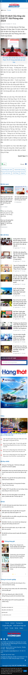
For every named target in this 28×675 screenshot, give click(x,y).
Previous (2, 574)
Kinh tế (12, 623)
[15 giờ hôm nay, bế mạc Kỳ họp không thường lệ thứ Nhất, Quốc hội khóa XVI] (6, 350)
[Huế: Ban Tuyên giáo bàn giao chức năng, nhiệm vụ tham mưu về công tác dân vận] (6, 315)
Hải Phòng (15, 173)
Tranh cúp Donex (6, 173)
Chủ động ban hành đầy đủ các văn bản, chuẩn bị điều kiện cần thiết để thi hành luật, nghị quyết (20, 278)
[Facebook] (1, 639)
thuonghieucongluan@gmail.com (11, 651)
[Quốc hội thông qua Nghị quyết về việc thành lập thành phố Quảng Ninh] (6, 292)
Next (25, 574)
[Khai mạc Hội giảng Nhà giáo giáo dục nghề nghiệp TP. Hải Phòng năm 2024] (7, 214)
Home (4, 10)
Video (2, 416)
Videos (21, 628)
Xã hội (3, 501)
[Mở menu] (1, 1)
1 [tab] (13, 574)
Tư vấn (11, 628)
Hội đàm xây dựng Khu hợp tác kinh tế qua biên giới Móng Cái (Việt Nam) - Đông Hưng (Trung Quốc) (20, 255)
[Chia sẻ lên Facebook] (25, 164)
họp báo (23, 173)
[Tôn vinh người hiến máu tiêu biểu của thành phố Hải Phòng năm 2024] (21, 190)
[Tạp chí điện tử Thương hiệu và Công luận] (14, 634)
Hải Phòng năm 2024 (7, 169)
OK (25, 671)
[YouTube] (4, 639)
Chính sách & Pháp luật (19, 625)
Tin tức (9, 10)
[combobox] (14, 362)
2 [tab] (15, 574)
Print (4, 164)
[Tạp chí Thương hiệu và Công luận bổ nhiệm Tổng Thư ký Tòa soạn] (6, 268)
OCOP (6, 628)
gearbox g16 (4, 612)
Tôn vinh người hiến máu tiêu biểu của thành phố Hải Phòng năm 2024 (21, 198)
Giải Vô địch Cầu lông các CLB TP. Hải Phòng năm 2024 (13, 18)
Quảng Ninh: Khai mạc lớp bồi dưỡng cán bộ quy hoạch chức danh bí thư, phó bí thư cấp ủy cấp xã (20, 242)
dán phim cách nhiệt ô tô (7, 610)
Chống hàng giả (9, 541)
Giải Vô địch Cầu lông (20, 169)
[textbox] (14, 362)
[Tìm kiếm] (26, 1)
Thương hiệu (19, 623)
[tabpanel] (14, 558)
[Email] (7, 639)
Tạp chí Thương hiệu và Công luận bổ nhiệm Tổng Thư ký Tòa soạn (20, 267)
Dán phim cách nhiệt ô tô (7, 607)
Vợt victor (6, 615)
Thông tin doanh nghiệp (8, 579)
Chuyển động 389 (7, 625)
